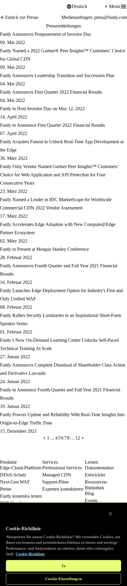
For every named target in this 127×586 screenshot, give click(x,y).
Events (91, 500)
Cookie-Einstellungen (63, 579)
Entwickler (95, 474)
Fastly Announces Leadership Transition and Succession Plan (57, 75)
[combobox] (87, 6)
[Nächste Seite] (82, 438)
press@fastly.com (110, 17)
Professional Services (62, 467)
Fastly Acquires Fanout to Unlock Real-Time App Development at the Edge (61, 145)
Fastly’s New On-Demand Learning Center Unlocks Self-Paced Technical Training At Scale (59, 344)
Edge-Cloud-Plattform (20, 467)
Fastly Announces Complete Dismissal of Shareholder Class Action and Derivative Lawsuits (62, 369)
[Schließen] (110, 513)
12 (77, 438)
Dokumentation (99, 467)
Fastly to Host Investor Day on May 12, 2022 (42, 108)
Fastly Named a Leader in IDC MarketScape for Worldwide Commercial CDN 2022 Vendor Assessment (56, 203)
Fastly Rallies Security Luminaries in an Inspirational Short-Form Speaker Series (60, 319)
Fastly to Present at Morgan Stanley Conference (44, 249)
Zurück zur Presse (21, 17)
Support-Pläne (55, 481)
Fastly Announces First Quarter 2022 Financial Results (51, 92)
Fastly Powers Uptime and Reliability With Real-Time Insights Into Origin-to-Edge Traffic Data (62, 418)
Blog (89, 493)
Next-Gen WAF (15, 481)
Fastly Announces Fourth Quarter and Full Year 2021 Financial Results (58, 269)
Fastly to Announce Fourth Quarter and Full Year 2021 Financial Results (60, 394)
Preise (5, 488)
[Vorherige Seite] (44, 438)
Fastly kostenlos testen (21, 496)
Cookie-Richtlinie (30, 554)
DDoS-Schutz (13, 474)
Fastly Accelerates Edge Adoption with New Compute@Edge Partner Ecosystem (57, 228)
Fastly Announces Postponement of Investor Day (45, 34)
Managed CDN (56, 474)
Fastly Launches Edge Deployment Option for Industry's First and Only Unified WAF (61, 294)
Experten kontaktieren (62, 488)
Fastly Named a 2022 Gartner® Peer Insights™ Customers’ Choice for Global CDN (62, 54)
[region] (63, 544)
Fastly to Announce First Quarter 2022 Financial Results (52, 125)
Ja (63, 566)
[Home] (15, 6)
